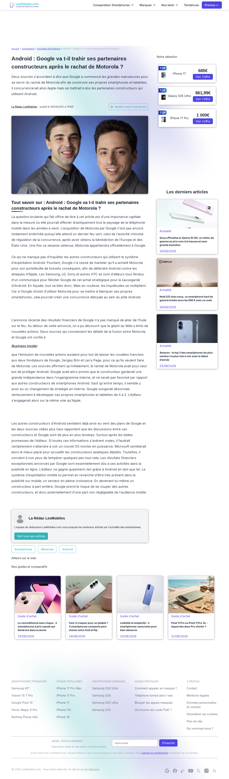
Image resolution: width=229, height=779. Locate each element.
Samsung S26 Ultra (105, 688)
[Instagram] (206, 771)
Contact (192, 688)
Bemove (94, 769)
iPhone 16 (63, 717)
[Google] (167, 771)
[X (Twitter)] (198, 771)
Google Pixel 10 (22, 702)
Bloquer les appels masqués (153, 702)
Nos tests (167, 5)
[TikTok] (183, 771)
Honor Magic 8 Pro (24, 710)
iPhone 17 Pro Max (69, 688)
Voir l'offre (203, 77)
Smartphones (23, 549)
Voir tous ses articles (31, 536)
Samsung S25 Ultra (105, 702)
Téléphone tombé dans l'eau (154, 695)
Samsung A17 (20, 688)
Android (67, 549)
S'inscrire (168, 743)
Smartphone (28, 48)
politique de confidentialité (155, 753)
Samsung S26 (101, 695)
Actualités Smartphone (48, 48)
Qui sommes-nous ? (200, 728)
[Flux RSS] (214, 771)
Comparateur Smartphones (111, 5)
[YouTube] (190, 771)
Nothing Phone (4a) (24, 717)
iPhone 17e (64, 710)
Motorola (47, 549)
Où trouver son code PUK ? (153, 710)
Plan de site (194, 721)
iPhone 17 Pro (66, 695)
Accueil (15, 48)
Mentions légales (198, 695)
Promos (210, 5)
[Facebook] (175, 771)
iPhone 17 (63, 702)
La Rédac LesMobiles (24, 106)
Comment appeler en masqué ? (156, 688)
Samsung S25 (101, 710)
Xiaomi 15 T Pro (22, 695)
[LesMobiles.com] (24, 5)
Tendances (191, 5)
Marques (146, 5)
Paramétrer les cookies (202, 714)
